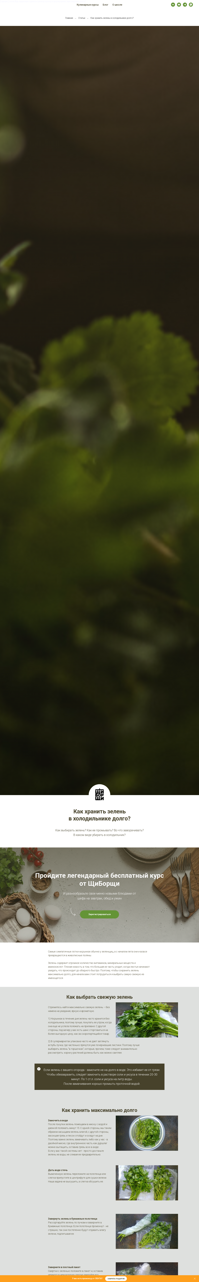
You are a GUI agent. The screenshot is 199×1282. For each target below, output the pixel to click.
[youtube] (179, 5)
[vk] (173, 5)
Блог (105, 4)
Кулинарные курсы (88, 4)
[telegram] (185, 5)
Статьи (81, 18)
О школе (117, 4)
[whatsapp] (191, 5)
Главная (69, 18)
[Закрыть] (194, 1278)
